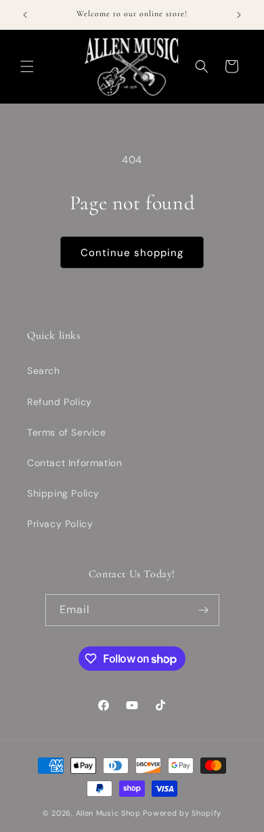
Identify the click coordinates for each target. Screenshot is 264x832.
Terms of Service (66, 432)
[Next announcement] (239, 15)
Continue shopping (132, 252)
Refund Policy (59, 402)
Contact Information (74, 463)
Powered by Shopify (182, 813)
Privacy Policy (60, 524)
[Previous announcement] (25, 15)
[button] (27, 66)
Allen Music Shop (108, 813)
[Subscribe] (204, 610)
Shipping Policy (63, 493)
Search (43, 371)
